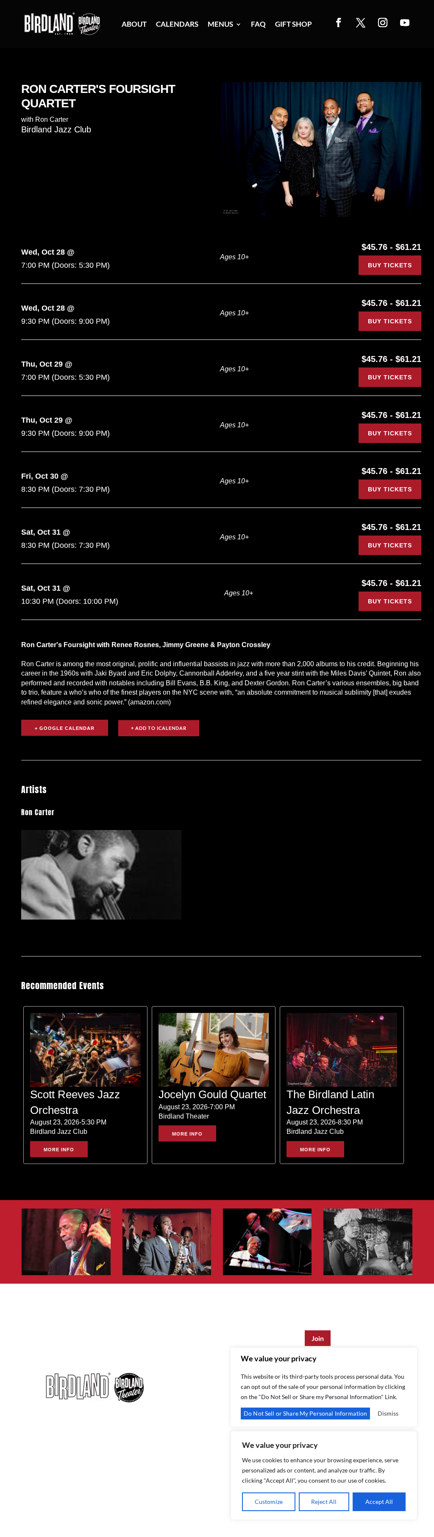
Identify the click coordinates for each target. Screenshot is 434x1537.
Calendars (177, 24)
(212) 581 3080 (73, 1443)
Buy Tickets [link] (390, 265)
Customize (269, 1501)
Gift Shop (293, 24)
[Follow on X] (360, 22)
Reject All (324, 1501)
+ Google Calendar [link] (65, 728)
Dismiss (388, 1413)
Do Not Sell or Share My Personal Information (305, 1413)
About (134, 24)
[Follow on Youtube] (404, 22)
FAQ (258, 24)
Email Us (130, 1443)
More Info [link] (59, 1149)
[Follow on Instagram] (382, 22)
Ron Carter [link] (38, 812)
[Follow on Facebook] (338, 22)
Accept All (379, 1501)
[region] (324, 1475)
